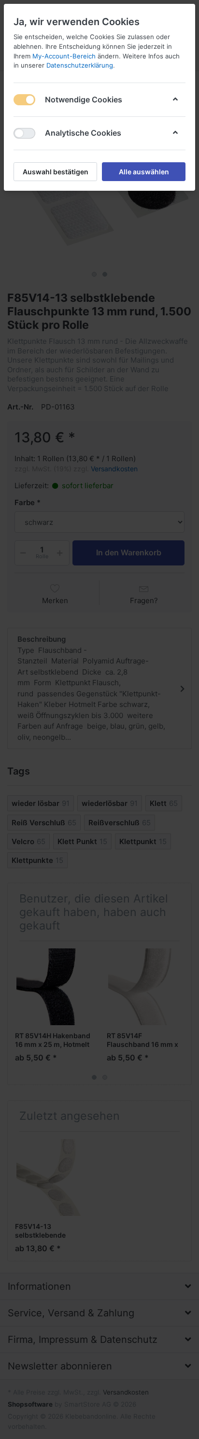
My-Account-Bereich (64, 56)
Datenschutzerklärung (79, 65)
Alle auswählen (144, 172)
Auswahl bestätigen (55, 172)
